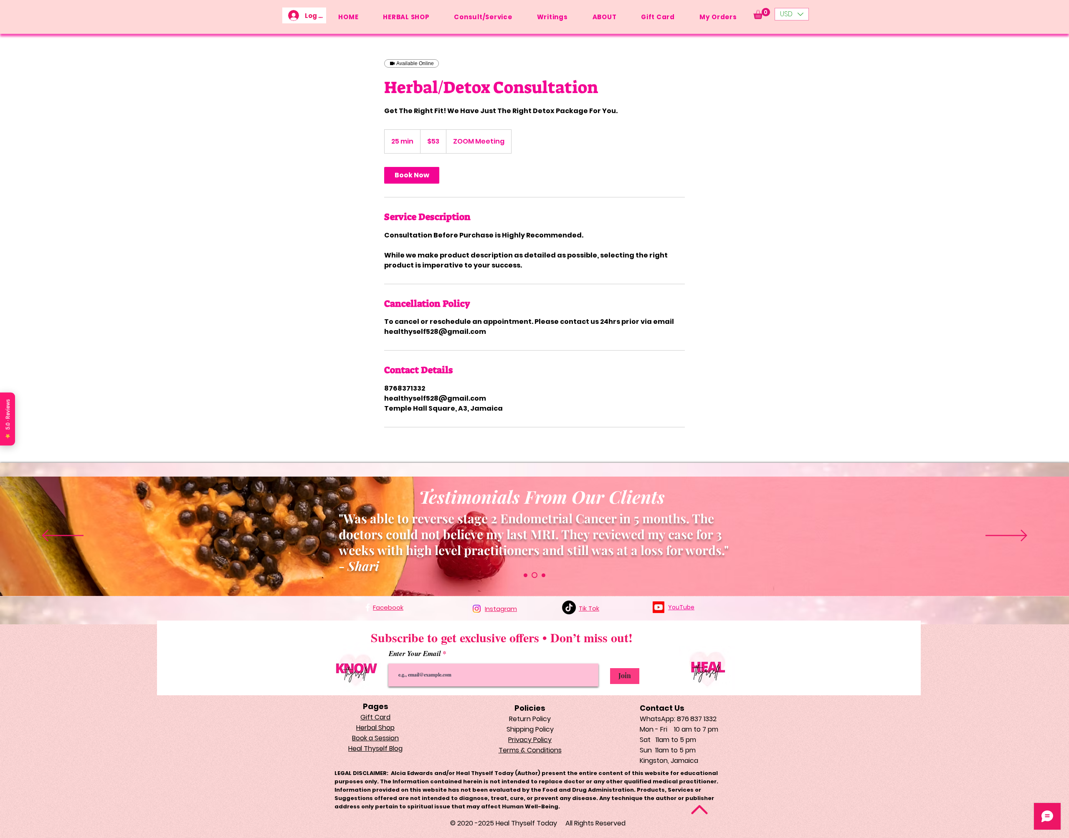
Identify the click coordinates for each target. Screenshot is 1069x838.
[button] (761, 13)
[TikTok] (569, 607)
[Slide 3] (525, 575)
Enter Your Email (416, 653)
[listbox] (792, 14)
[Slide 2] (543, 575)
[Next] (1006, 536)
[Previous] (63, 536)
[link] (411, 175)
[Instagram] (476, 608)
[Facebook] (367, 607)
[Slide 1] (534, 575)
